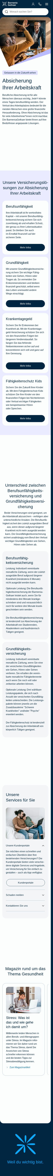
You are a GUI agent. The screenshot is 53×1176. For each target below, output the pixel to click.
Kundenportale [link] (25, 882)
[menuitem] (33, 4)
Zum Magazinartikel (20, 1067)
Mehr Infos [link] (25, 247)
